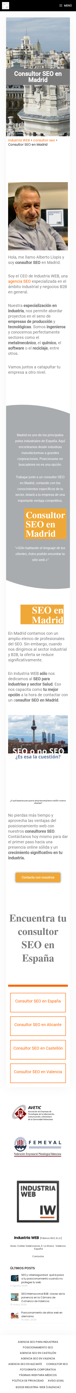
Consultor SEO (57, 1364)
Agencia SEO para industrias (38, 1342)
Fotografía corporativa (38, 1369)
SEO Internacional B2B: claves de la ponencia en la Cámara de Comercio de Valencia (43, 1297)
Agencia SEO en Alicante (25, 1364)
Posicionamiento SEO (38, 1347)
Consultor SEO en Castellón (38, 1048)
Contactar (38, 1256)
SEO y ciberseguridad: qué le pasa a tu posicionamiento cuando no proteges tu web (42, 1278)
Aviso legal (56, 1381)
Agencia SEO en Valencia (38, 1358)
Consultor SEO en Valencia (38, 1071)
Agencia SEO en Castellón (38, 1353)
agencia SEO (19, 281)
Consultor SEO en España (38, 1001)
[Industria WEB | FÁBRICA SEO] (5, 5)
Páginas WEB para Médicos (38, 1375)
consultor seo (44, 140)
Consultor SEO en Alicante (38, 1024)
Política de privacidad (28, 1381)
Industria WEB (19, 140)
